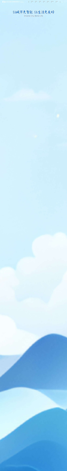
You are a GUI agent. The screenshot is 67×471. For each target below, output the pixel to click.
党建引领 (40, 1)
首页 (28, 1)
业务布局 (44, 1)
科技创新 (48, 1)
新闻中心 (36, 1)
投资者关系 (52, 1)
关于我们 (32, 1)
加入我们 (57, 1)
